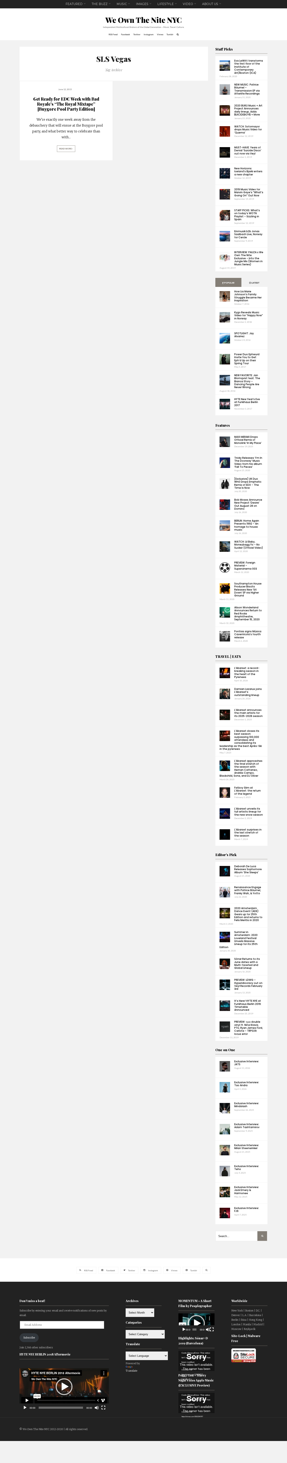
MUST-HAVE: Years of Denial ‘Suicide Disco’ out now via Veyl (247, 150)
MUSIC (122, 4)
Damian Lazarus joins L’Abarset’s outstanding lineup (248, 692)
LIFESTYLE (165, 4)
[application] (64, 1387)
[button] (64, 1386)
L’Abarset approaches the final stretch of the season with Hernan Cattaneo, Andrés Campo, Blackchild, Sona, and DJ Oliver (241, 768)
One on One (225, 1050)
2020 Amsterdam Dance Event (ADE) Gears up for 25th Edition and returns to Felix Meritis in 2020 (248, 914)
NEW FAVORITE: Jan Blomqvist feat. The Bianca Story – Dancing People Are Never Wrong (247, 381)
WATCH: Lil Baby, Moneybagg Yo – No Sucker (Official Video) (248, 544)
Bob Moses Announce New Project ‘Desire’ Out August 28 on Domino (248, 504)
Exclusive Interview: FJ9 (246, 1209)
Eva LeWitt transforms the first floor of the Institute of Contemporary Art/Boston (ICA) (248, 67)
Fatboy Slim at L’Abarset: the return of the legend (247, 791)
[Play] (25, 1408)
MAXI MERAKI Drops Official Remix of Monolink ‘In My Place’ (248, 440)
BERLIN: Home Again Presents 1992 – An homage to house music (246, 525)
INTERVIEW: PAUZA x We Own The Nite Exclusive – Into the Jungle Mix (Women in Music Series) (248, 258)
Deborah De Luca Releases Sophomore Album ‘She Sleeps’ (248, 869)
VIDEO (188, 4)
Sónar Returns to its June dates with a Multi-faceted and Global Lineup (247, 963)
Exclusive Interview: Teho (246, 1167)
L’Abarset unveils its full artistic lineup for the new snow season (248, 811)
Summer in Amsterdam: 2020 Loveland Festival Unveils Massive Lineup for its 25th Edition (239, 939)
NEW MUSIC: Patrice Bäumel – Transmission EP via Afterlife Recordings (247, 89)
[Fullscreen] (103, 1408)
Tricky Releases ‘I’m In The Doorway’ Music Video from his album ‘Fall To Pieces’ (248, 462)
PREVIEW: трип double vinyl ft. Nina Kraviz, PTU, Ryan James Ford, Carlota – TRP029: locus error (248, 1028)
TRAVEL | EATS (228, 656)
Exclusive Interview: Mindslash (246, 1104)
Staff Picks (224, 49)
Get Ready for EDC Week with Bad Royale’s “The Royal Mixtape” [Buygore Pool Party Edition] (66, 104)
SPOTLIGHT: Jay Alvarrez (244, 335)
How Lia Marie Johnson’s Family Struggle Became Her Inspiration (248, 296)
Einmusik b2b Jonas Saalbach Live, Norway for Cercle (248, 234)
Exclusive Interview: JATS (246, 1063)
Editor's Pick (226, 855)
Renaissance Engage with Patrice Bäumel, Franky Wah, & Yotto (247, 890)
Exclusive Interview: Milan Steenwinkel (246, 1146)
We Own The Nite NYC (143, 20)
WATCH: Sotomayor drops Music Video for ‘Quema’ (248, 129)
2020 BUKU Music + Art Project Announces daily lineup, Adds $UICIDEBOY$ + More (248, 110)
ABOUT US (210, 4)
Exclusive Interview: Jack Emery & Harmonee (246, 1190)
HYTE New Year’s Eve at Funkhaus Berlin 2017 (247, 402)
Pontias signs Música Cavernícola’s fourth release (247, 634)
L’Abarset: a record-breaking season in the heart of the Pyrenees (246, 672)
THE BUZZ (100, 4)
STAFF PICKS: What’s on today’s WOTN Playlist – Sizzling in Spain (247, 215)
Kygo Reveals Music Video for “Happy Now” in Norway (248, 315)
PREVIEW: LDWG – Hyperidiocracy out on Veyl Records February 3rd (248, 984)
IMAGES (142, 4)
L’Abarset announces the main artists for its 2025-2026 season (248, 713)
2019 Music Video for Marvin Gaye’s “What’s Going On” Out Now (248, 192)
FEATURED (74, 4)
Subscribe (29, 1337)
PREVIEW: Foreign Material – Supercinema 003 (245, 565)
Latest (255, 282)
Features (222, 425)
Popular (229, 282)
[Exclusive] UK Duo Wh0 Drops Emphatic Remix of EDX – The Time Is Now (247, 483)
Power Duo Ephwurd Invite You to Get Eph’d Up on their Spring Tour (246, 358)
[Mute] (97, 1408)
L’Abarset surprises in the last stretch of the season (248, 832)
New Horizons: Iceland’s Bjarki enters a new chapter (248, 171)
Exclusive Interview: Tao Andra (246, 1084)
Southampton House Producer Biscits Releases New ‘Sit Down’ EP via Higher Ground (248, 589)
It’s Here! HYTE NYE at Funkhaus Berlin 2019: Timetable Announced (247, 1005)
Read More (65, 148)
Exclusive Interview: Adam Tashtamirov (246, 1125)
